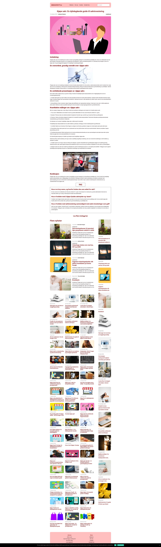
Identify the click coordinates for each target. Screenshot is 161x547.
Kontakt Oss (86, 5)
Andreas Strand (81, 241)
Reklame (71, 5)
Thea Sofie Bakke (81, 276)
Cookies (81, 5)
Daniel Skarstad (81, 257)
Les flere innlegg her (80, 216)
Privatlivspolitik (120, 545)
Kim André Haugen (81, 224)
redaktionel (108, 14)
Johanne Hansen (62, 14)
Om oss (76, 5)
